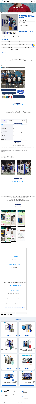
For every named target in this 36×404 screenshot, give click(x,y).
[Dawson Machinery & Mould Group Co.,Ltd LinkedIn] (3, 395)
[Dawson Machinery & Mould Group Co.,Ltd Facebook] (1, 395)
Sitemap (5, 402)
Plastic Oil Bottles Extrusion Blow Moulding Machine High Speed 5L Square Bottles (9, 333)
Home (2, 12)
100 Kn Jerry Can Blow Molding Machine (6, 314)
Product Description (16, 36)
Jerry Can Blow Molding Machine (10, 12)
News (13, 394)
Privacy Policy (2, 402)
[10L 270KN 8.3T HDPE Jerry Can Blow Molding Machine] (9, 360)
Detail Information (5, 36)
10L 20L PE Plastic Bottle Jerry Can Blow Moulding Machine (27, 382)
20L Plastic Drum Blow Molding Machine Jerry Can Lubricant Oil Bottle (9, 349)
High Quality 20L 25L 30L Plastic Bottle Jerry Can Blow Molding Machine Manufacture (9, 383)
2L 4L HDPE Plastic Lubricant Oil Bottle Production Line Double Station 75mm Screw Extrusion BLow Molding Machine (27, 350)
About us (14, 391)
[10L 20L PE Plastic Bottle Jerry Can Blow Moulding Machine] (27, 376)
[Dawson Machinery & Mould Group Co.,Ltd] (5, 1)
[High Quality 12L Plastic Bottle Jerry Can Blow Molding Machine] (27, 360)
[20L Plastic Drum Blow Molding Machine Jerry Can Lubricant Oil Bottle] (9, 343)
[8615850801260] (5, 395)
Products (5, 12)
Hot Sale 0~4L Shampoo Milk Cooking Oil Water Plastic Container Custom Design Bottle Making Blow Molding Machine (27, 333)
